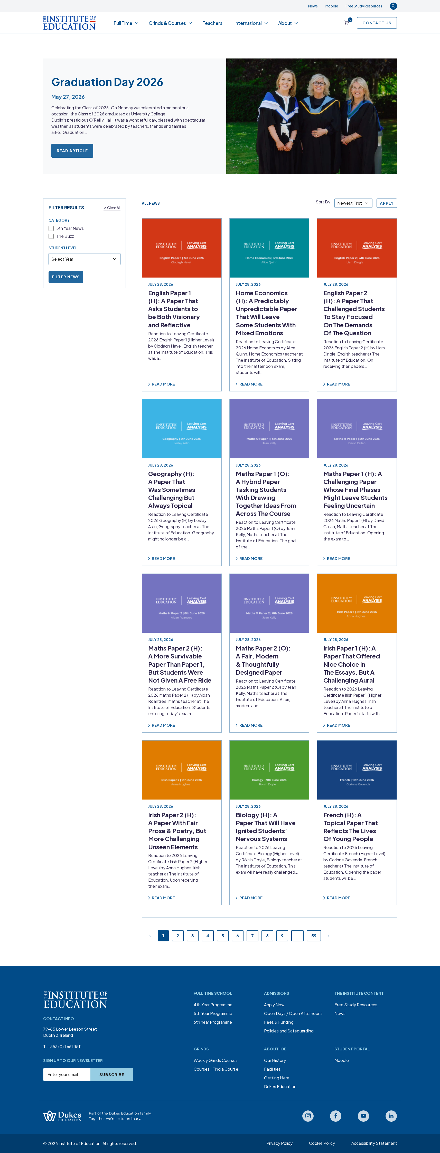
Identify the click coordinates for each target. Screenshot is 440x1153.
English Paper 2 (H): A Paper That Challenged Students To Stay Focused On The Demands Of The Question (354, 313)
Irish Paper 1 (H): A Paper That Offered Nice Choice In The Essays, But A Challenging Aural (351, 664)
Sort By (323, 201)
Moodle (331, 6)
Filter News (66, 276)
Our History (275, 1060)
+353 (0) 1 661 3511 (65, 1046)
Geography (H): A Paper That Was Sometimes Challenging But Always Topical (171, 489)
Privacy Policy (279, 1143)
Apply (387, 203)
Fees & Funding (279, 1022)
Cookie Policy (322, 1143)
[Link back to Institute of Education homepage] (69, 23)
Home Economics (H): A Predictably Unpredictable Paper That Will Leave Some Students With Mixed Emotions (266, 313)
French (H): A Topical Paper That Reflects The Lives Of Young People (350, 827)
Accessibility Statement (374, 1143)
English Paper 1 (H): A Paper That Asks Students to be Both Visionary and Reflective (174, 309)
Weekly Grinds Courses (216, 1060)
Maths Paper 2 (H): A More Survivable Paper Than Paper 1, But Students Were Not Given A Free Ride (179, 664)
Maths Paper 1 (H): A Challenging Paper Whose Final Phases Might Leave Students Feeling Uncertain (355, 489)
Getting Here (276, 1077)
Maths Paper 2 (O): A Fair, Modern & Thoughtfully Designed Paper (263, 660)
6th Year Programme (213, 1022)
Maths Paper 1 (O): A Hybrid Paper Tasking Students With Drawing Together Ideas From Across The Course (266, 493)
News (313, 6)
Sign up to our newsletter (73, 1060)
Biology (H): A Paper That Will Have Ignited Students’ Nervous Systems (266, 827)
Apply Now (274, 1004)
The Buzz (65, 236)
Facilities (272, 1069)
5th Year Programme (213, 1013)
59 (313, 935)
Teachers (212, 23)
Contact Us (376, 22)
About (285, 23)
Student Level (63, 247)
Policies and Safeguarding (289, 1030)
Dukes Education (280, 1086)
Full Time (123, 23)
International (248, 23)
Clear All (113, 207)
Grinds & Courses (167, 23)
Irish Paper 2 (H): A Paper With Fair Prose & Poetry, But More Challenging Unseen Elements (177, 831)
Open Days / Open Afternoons (293, 1013)
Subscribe (111, 1074)
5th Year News (70, 228)
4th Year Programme (213, 1004)
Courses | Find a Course (216, 1069)
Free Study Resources (364, 6)
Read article (72, 150)
